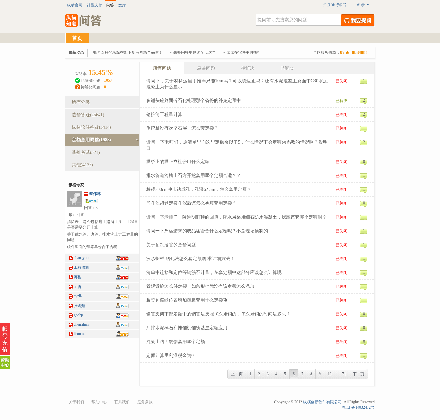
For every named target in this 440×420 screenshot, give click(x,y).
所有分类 (81, 102)
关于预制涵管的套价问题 (171, 244)
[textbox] (298, 20)
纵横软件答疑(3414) (91, 127)
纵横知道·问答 (83, 20)
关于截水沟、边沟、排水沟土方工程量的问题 (102, 237)
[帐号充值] (5, 339)
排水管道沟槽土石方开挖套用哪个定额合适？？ (193, 175)
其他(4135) (82, 165)
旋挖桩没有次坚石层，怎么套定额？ (182, 128)
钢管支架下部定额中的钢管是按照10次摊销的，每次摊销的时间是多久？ (218, 314)
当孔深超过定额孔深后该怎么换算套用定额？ (191, 203)
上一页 (237, 374)
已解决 (287, 68)
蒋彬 (77, 277)
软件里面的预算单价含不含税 (92, 247)
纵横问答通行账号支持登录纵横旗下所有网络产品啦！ (113, 52)
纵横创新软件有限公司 (322, 402)
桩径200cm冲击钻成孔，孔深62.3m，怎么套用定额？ (198, 189)
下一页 (358, 374)
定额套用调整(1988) (91, 139)
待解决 (247, 68)
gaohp (78, 315)
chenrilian (81, 324)
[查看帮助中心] (5, 362)
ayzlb (78, 296)
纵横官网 (74, 5)
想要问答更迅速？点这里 (192, 52)
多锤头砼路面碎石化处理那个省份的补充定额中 (193, 100)
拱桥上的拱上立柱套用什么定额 (177, 161)
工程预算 (81, 267)
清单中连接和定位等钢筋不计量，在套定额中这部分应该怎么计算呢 (214, 272)
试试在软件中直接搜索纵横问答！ (253, 52)
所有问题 (162, 68)
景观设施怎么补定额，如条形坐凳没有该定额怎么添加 (200, 286)
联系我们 (122, 402)
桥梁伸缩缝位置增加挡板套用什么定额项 (186, 300)
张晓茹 (79, 305)
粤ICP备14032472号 (358, 407)
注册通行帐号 (335, 5)
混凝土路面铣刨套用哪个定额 (175, 341)
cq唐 (77, 287)
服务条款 (145, 402)
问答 (110, 5)
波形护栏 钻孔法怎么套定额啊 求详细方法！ (190, 258)
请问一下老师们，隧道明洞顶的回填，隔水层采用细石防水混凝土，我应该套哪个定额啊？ (236, 217)
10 (329, 374)
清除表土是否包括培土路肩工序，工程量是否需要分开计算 (102, 224)
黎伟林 (95, 193)
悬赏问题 (206, 68)
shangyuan (82, 258)
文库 (122, 5)
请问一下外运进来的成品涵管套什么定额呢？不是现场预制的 (207, 231)
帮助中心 (99, 402)
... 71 (342, 374)
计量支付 (94, 5)
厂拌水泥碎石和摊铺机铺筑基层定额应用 (186, 327)
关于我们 (76, 402)
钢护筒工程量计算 (164, 114)
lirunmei (80, 333)
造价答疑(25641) (88, 114)
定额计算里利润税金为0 (170, 355)
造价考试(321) (86, 152)
